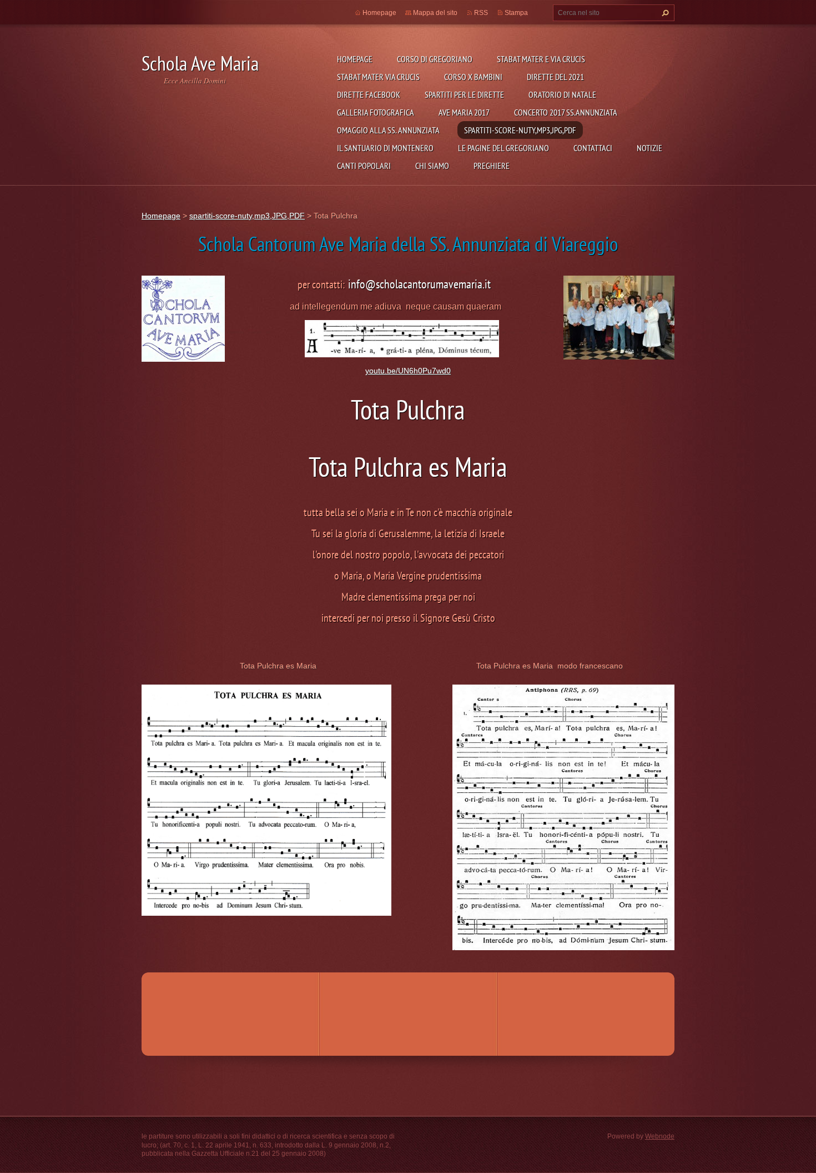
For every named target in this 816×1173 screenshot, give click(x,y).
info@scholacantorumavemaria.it (419, 284)
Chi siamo (432, 165)
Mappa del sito (435, 13)
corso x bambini (473, 76)
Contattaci (592, 147)
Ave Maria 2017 (464, 112)
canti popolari (364, 165)
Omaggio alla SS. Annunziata (388, 130)
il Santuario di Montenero (385, 147)
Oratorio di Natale (562, 94)
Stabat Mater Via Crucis (378, 76)
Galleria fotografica (375, 112)
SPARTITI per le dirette (464, 94)
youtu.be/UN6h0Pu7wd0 (408, 370)
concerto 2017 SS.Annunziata (565, 112)
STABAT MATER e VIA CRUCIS (541, 58)
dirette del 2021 (555, 76)
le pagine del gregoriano (503, 147)
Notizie (649, 147)
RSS (481, 13)
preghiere (492, 165)
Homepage (354, 58)
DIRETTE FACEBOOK (368, 94)
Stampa (516, 13)
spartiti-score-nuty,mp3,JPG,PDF (520, 130)
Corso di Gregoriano (434, 58)
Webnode (659, 1136)
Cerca (664, 12)
